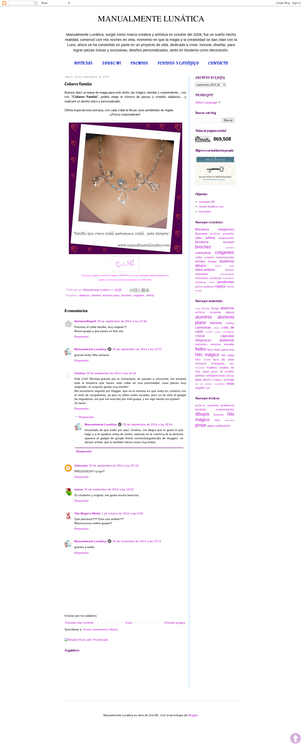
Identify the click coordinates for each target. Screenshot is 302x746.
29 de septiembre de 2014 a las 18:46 (111, 373)
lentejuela (200, 363)
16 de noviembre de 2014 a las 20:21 (137, 541)
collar (198, 257)
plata (198, 379)
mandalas (201, 274)
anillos (210, 238)
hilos (198, 359)
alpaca (230, 312)
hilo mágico (207, 354)
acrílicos (215, 233)
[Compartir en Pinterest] (147, 290)
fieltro (200, 349)
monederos (228, 278)
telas (230, 384)
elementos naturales (208, 344)
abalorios (84, 295)
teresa (78, 489)
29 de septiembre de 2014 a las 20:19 (113, 465)
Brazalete (201, 233)
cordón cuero (212, 332)
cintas (216, 328)
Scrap (215, 308)
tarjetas (230, 286)
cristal (200, 336)
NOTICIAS (83, 63)
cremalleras (228, 332)
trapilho (200, 387)
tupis (208, 388)
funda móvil (224, 266)
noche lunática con (211, 206)
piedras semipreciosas (210, 375)
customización (225, 257)
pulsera (208, 286)
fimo (210, 349)
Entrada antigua (174, 622)
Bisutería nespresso (214, 229)
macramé (200, 367)
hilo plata (227, 355)
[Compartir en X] (139, 290)
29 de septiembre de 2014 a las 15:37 (137, 349)
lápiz (232, 363)
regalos (220, 286)
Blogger (193, 715)
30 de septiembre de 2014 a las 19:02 (109, 489)
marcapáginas (227, 274)
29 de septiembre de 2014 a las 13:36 (122, 321)
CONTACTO (218, 63)
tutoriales (205, 211)
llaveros (229, 270)
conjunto (209, 257)
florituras (218, 414)
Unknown (81, 465)
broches (203, 246)
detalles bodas (205, 261)
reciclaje (229, 379)
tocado (198, 290)
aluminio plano (111, 295)
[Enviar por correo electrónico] (132, 290)
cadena (230, 323)
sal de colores (203, 384)
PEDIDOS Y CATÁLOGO (178, 63)
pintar (200, 425)
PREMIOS (139, 63)
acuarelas (228, 233)
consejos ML (207, 201)
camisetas (203, 253)
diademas (226, 261)
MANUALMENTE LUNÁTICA (151, 18)
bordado (228, 242)
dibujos (200, 266)
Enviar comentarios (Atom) (100, 629)
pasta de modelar (222, 371)
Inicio (129, 622)
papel (206, 371)
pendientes (226, 282)
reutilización (222, 425)
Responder (81, 336)
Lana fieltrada (202, 308)
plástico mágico (212, 379)
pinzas (199, 286)
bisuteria (126, 295)
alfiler (198, 238)
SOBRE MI (111, 63)
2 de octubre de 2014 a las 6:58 (122, 513)
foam (217, 349)
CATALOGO (146, 280)
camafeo (230, 247)
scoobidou (219, 384)
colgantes (138, 295)
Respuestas (86, 417)
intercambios (205, 270)
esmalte (229, 344)
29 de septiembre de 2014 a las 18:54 (147, 424)
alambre (96, 295)
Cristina (79, 373)
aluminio (203, 317)
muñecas (200, 282)
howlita (207, 359)
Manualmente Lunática (90, 349)
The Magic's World (87, 513)
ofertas (150, 295)
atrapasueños (226, 238)
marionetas (201, 278)
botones (216, 323)
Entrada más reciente (79, 622)
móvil (211, 282)
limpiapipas (218, 363)
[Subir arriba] (295, 739)
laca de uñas (223, 359)
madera (212, 367)
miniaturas (216, 278)
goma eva (227, 349)
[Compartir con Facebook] (143, 290)
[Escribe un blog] (136, 290)
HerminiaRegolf (85, 321)
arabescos (227, 405)
